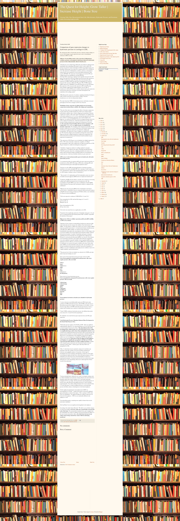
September (104, 181)
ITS (102, 164)
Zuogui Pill (103, 150)
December (104, 131)
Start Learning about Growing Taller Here (108, 53)
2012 (101, 124)
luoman (92, 512)
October (103, 135)
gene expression (66, 421)
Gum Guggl (103, 141)
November (104, 133)
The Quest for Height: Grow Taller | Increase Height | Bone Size (84, 8)
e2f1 (102, 146)
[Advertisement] (70, 30)
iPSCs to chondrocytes (105, 152)
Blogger (100, 512)
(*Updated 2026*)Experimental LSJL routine (109, 50)
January (103, 196)
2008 (101, 198)
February (103, 194)
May (103, 188)
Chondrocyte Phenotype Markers (107, 160)
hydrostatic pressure (73, 421)
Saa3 (102, 162)
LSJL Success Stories (104, 51)
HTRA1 (102, 168)
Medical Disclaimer (104, 48)
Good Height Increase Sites (105, 58)
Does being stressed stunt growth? (108, 145)
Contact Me (102, 60)
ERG (102, 137)
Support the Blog (103, 61)
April (103, 190)
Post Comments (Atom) (70, 464)
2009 (101, 130)
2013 (101, 122)
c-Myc (102, 148)
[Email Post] (80, 420)
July (102, 184)
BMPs (102, 156)
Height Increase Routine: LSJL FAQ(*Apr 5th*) (109, 56)
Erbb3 (102, 154)
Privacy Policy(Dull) (104, 63)
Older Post (92, 462)
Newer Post (62, 462)
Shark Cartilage (104, 158)
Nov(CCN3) (103, 169)
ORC (102, 178)
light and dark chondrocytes (106, 174)
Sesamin (103, 143)
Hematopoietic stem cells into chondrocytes (109, 139)
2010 (101, 128)
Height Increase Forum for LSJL (106, 55)
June (103, 186)
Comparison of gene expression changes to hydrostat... (109, 172)
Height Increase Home (104, 46)
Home (77, 462)
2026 (101, 120)
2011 (101, 126)
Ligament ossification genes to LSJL (108, 176)
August (103, 183)
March (103, 192)
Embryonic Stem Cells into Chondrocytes (109, 166)
